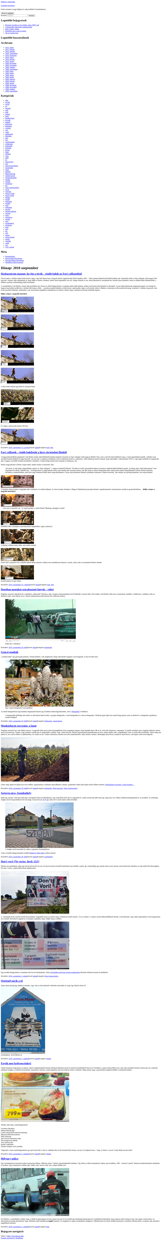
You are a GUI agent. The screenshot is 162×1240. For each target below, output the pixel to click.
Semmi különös (10, 211)
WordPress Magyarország (14, 262)
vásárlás (8, 241)
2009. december (10, 63)
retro (6, 205)
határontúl (8, 146)
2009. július (9, 71)
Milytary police (9, 1158)
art (6, 106)
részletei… (119, 785)
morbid (7, 182)
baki (6, 112)
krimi (7, 170)
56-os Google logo (11, 33)
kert (6, 164)
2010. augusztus (11, 55)
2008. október (10, 89)
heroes (7, 150)
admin (37, 448)
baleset (7, 114)
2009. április (9, 77)
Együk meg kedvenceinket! (16, 1063)
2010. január (9, 61)
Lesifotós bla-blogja (8, 5)
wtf (6, 245)
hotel (7, 152)
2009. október (10, 67)
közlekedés (9, 168)
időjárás (8, 154)
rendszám (8, 201)
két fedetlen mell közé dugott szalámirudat (65, 972)
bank (7, 116)
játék (7, 158)
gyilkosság (9, 144)
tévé (6, 229)
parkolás (8, 192)
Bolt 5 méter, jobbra (12, 29)
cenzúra (8, 128)
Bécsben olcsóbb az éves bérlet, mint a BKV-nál (22, 25)
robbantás (8, 207)
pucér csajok (9, 195)
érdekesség (9, 134)
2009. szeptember (11, 69)
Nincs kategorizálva (12, 188)
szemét (7, 219)
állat (6, 100)
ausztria (8, 108)
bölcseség (8, 124)
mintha (7, 180)
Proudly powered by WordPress (12, 1238)
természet (8, 225)
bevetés (7, 120)
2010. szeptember (11, 53)
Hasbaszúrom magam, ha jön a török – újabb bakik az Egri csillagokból (41, 273)
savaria (7, 209)
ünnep (7, 235)
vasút (7, 243)
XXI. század (9, 247)
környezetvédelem (11, 166)
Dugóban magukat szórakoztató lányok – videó (27, 589)
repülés (7, 203)
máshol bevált (10, 176)
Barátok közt (9, 118)
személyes (8, 217)
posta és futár (9, 194)
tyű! (6, 233)
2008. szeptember (11, 91)
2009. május (9, 75)
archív (7, 104)
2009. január (9, 83)
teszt (6, 227)
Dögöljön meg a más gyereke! (15, 31)
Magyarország (10, 174)
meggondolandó (11, 178)
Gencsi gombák (9, 652)
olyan (7, 190)
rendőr (7, 199)
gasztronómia (10, 142)
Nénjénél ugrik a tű (12, 980)
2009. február (10, 81)
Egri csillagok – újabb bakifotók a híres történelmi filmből (34, 452)
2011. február (10, 49)
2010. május (9, 57)
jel (6, 160)
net (6, 186)
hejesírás (8, 148)
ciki (6, 130)
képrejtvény (9, 162)
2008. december (10, 85)
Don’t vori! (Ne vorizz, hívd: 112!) (20, 861)
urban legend (9, 237)
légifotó (8, 172)
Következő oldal (18, 1236)
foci (6, 140)
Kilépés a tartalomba (8, 2)
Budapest (8, 126)
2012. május (9, 47)
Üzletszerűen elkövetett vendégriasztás (18, 27)
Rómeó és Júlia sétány (37, 853)
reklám (7, 197)
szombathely (9, 223)
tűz (6, 231)
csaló (7, 132)
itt (43, 800)
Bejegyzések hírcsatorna (13, 258)
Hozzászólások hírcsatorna (14, 260)
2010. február (10, 59)
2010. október (10, 51)
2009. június (9, 73)
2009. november (11, 65)
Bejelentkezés (10, 256)
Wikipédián (75, 712)
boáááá (7, 122)
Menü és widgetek (7, 13)
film (6, 138)
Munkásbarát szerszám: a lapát (18, 725)
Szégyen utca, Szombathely (16, 793)
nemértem (8, 184)
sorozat (7, 213)
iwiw (7, 156)
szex (6, 221)
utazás (7, 239)
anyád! (7, 102)
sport (7, 215)
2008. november (11, 87)
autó (6, 110)
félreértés (8, 136)
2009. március (10, 79)
